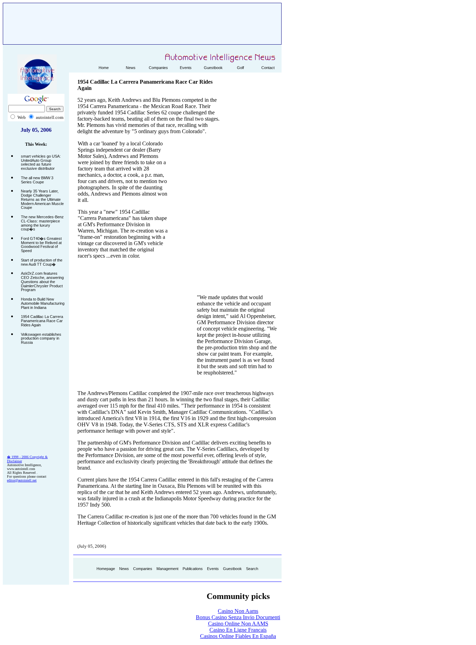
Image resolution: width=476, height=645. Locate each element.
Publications (193, 569)
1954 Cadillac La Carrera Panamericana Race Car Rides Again (42, 320)
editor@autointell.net (22, 480)
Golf (240, 68)
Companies (158, 68)
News (131, 68)
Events (186, 68)
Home (104, 68)
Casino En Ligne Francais (238, 630)
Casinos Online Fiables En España (238, 636)
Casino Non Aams (238, 611)
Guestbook (213, 68)
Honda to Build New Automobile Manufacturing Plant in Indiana (42, 303)
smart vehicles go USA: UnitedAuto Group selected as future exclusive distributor (41, 162)
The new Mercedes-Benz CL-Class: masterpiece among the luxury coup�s (42, 223)
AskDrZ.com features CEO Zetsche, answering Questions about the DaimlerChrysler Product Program (42, 281)
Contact (268, 68)
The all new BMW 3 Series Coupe (37, 180)
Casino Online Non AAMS (238, 624)
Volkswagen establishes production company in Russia (41, 338)
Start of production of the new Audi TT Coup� (41, 262)
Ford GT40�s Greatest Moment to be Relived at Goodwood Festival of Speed (41, 244)
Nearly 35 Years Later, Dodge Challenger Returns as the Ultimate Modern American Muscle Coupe (42, 199)
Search (252, 569)
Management (167, 569)
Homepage (106, 569)
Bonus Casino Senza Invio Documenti (238, 617)
